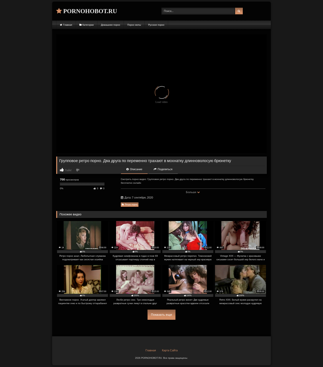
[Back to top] (312, 357)
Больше (191, 192)
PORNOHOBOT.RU (89, 11)
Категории (88, 24)
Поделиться (164, 169)
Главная (67, 24)
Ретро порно (131, 204)
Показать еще (161, 314)
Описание (135, 169)
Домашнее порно (110, 24)
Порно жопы (134, 24)
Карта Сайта (170, 350)
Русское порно (156, 24)
